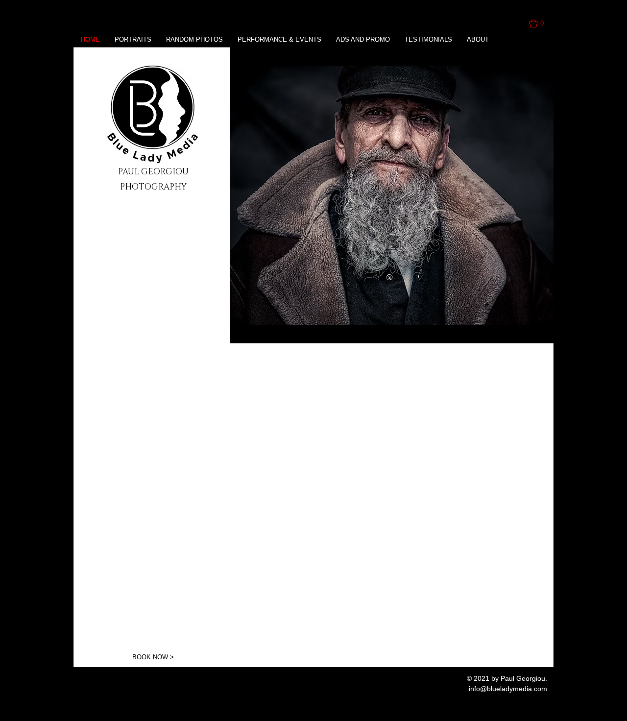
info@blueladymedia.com (508, 689)
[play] (533, 334)
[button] (541, 23)
